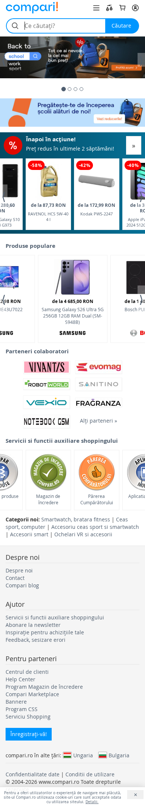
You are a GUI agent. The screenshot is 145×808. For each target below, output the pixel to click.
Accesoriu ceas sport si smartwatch (95, 526)
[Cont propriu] (135, 8)
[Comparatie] (109, 8)
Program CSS (22, 709)
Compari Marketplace (32, 694)
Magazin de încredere (48, 499)
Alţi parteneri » (98, 420)
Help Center (20, 679)
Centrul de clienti (27, 671)
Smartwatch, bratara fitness (75, 519)
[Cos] (122, 8)
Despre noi (19, 570)
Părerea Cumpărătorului (96, 499)
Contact (15, 577)
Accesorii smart (29, 534)
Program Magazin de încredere (44, 686)
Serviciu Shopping (28, 716)
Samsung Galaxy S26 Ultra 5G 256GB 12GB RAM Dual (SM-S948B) (73, 311)
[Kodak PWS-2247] (96, 181)
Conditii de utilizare (90, 774)
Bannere (16, 701)
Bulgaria (119, 755)
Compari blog (22, 585)
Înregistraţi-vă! (28, 734)
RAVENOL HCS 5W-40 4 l (48, 212)
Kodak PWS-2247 (96, 209)
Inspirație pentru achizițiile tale (45, 632)
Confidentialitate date (32, 774)
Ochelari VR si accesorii (83, 534)
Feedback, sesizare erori (35, 639)
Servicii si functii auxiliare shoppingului (55, 617)
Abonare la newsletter (33, 624)
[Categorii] (96, 8)
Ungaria (83, 755)
